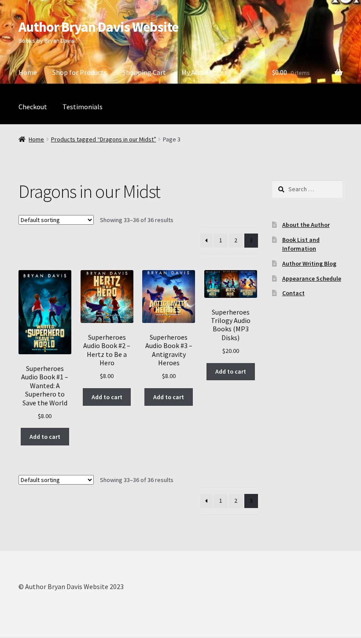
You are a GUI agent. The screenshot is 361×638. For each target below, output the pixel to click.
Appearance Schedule (311, 278)
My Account (198, 72)
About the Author (306, 225)
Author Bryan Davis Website (98, 27)
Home (27, 72)
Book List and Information (301, 244)
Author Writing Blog (309, 263)
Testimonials (83, 106)
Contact (293, 293)
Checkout (32, 106)
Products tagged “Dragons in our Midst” (103, 139)
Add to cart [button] (44, 437)
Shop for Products (79, 72)
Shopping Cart (144, 72)
